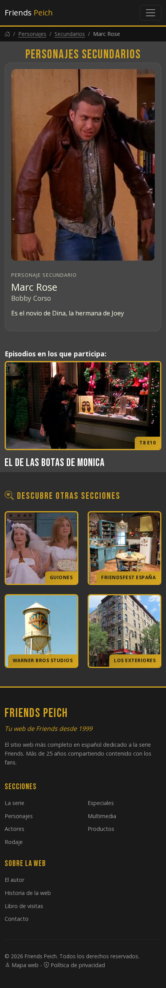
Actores (14, 828)
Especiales (101, 803)
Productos (101, 828)
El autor (14, 879)
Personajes (32, 33)
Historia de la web (28, 892)
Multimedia (102, 816)
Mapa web (24, 965)
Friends (29, 12)
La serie (14, 803)
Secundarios (69, 33)
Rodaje (14, 842)
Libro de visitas (24, 906)
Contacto (17, 918)
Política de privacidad (77, 965)
